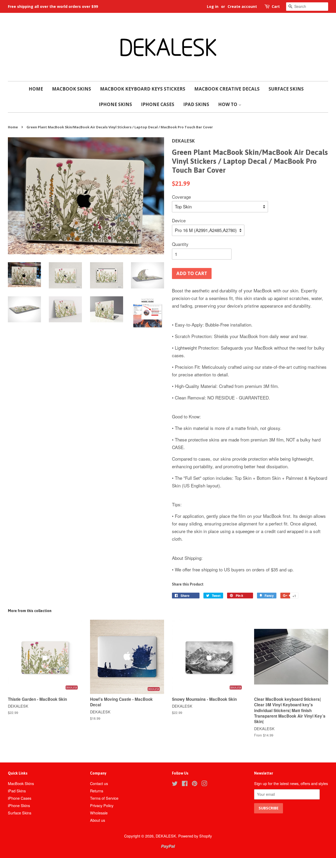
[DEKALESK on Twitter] (175, 784)
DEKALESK (166, 836)
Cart (276, 6)
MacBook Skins (71, 89)
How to (228, 104)
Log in (212, 6)
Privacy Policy (101, 805)
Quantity (180, 244)
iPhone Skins (115, 104)
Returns (96, 790)
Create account (242, 6)
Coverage (181, 196)
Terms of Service (104, 798)
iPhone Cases (157, 104)
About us (97, 820)
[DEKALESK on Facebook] (185, 784)
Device (179, 220)
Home (36, 89)
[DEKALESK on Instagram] (204, 784)
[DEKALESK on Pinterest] (194, 784)
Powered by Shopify (195, 836)
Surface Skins (286, 89)
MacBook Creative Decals (227, 89)
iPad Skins (196, 104)
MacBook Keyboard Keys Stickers (142, 89)
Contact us (99, 783)
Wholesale (99, 812)
